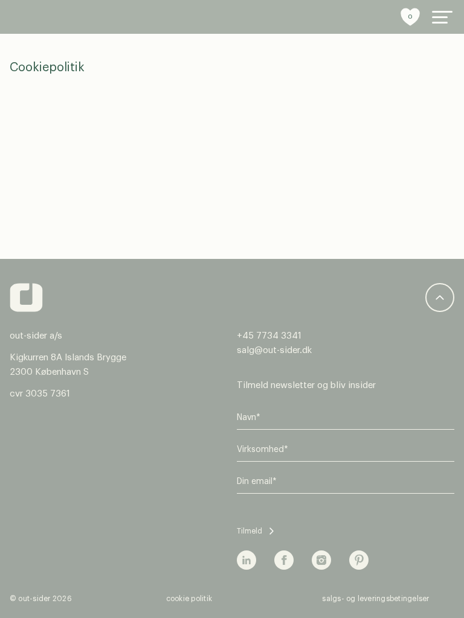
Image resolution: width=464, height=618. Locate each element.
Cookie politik (189, 598)
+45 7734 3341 (269, 335)
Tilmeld (249, 531)
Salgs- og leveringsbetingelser (375, 598)
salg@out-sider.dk (274, 350)
